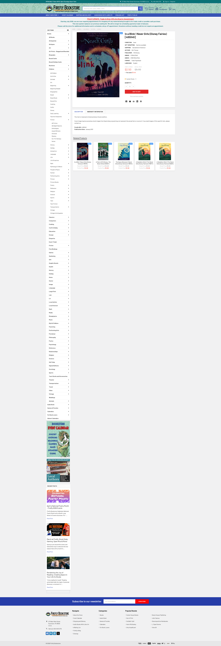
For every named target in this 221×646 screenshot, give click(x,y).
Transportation (54, 207)
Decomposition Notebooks (160, 621)
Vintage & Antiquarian (56, 213)
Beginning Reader (55, 88)
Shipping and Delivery (83, 15)
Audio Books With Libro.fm (103, 15)
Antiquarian (52, 41)
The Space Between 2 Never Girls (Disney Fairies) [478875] (123, 163)
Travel (51, 387)
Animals (52, 79)
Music (51, 319)
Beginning (53, 85)
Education (52, 231)
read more (50, 518)
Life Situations (54, 160)
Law (50, 295)
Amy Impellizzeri (131, 627)
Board (52, 95)
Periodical (52, 334)
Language (53, 154)
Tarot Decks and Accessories (58, 376)
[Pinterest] (140, 101)
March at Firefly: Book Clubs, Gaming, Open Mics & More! (57, 540)
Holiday (52, 148)
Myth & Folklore (53, 323)
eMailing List (119, 15)
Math (51, 163)
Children (51, 69)
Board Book (53, 98)
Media (51, 312)
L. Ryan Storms (156, 624)
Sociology (52, 369)
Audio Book (50, 404)
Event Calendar (67, 15)
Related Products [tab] (80, 138)
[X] (58, 633)
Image (51, 284)
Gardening (52, 256)
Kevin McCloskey (131, 624)
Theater (51, 380)
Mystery (54, 136)
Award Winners (56, 131)
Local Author (53, 302)
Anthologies (55, 128)
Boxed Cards (53, 58)
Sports (52, 197)
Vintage (52, 210)
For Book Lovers (52, 415)
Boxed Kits (53, 101)
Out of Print (129, 618)
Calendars (50, 411)
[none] (98, 64)
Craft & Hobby (53, 228)
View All (154, 627)
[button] (58, 439)
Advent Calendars (53, 418)
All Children (53, 73)
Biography (52, 55)
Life (51, 157)
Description (79, 111)
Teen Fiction (53, 204)
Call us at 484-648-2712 (55, 629)
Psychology (52, 344)
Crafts (52, 107)
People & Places (55, 169)
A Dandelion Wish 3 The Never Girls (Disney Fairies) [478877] (144, 163)
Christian (54, 133)
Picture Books (54, 182)
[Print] (133, 101)
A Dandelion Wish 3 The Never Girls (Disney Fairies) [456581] (165, 163)
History (52, 145)
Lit (50, 298)
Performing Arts (55, 176)
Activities (53, 76)
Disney (52, 110)
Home (51, 277)
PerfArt (52, 173)
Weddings (52, 397)
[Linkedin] (137, 101)
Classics (51, 217)
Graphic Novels (53, 263)
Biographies (53, 92)
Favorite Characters (56, 116)
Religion (52, 191)
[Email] (130, 101)
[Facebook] (126, 101)
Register (172, 1)
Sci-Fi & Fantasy (56, 139)
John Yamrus (156, 618)
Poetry (52, 185)
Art (50, 48)
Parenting (52, 327)
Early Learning (54, 113)
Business (52, 65)
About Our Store (51, 15)
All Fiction (54, 123)
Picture (52, 179)
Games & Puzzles (52, 408)
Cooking (52, 104)
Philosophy (52, 337)
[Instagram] (50, 633)
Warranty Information (95, 111)
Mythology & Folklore (56, 166)
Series (53, 141)
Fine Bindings (53, 249)
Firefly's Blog (132, 15)
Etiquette (52, 238)
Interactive (53, 151)
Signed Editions (54, 365)
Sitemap (75, 633)
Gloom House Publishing (159, 615)
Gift (50, 259)
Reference (53, 188)
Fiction (52, 119)
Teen (51, 201)
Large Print (52, 291)
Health (51, 266)
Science (52, 194)
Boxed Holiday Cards (55, 62)
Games (51, 252)
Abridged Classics (57, 126)
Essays (51, 235)
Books (49, 33)
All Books (52, 37)
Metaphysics (53, 316)
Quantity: (128, 83)
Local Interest (53, 305)
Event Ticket (53, 242)
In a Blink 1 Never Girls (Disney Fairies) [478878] (82, 163)
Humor (51, 281)
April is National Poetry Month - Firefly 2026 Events (58, 507)
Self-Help (52, 362)
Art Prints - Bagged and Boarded (59, 51)
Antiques (52, 44)
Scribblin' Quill (130, 621)
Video (50, 390)
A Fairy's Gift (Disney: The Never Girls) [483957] (103, 163)
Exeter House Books (132, 615)
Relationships (53, 351)
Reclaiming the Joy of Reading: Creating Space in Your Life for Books (57, 575)
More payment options (136, 96)
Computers (52, 221)
